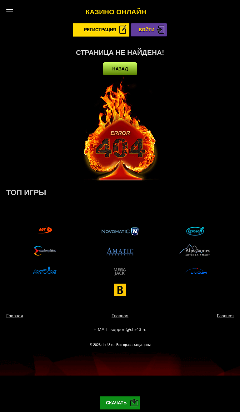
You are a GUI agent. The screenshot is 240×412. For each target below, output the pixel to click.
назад (120, 69)
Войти (146, 29)
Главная (14, 315)
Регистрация (100, 29)
